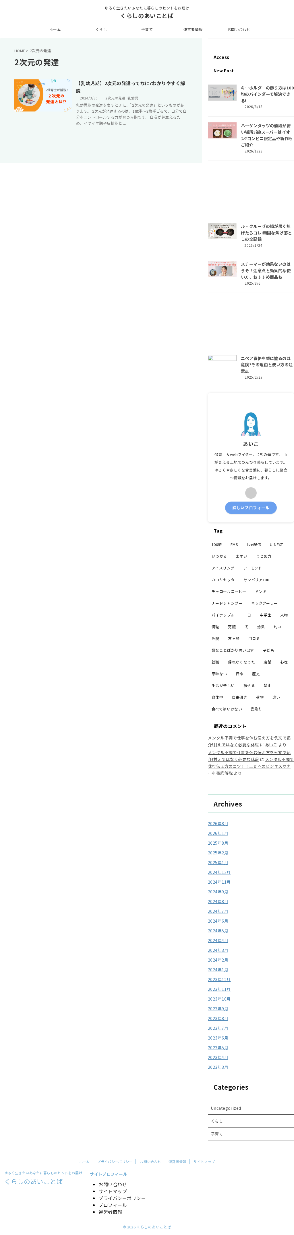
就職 (215, 662)
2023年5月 (218, 1047)
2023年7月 (218, 1028)
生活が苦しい (223, 685)
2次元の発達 (115, 97)
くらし (101, 29)
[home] (251, 493)
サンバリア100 (256, 579)
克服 (232, 626)
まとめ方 (264, 556)
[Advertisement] (251, 192)
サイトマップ (204, 1161)
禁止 (267, 685)
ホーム (55, 29)
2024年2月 (218, 960)
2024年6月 (218, 921)
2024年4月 (218, 940)
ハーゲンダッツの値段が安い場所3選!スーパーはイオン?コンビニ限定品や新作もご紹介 (267, 135)
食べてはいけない (227, 709)
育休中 (217, 697)
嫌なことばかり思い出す (233, 650)
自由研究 (239, 697)
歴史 (256, 673)
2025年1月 (218, 862)
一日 (247, 615)
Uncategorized (226, 1108)
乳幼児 (132, 97)
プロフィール (112, 1204)
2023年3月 (218, 1067)
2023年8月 (218, 1018)
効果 (261, 626)
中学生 (265, 615)
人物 (284, 615)
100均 (217, 544)
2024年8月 (218, 901)
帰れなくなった (241, 662)
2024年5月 (218, 930)
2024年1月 (218, 969)
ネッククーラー (264, 603)
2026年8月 (218, 823)
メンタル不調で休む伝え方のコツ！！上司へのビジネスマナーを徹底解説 (251, 766)
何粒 (215, 626)
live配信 (254, 544)
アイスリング (223, 568)
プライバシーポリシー (115, 1161)
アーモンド (252, 568)
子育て (147, 29)
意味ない (219, 673)
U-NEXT (276, 544)
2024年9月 (218, 892)
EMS (234, 544)
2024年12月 (219, 872)
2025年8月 (218, 843)
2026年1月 (218, 833)
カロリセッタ (223, 579)
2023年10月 (219, 999)
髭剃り (256, 709)
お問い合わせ (238, 29)
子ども (268, 650)
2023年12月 (219, 979)
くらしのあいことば (146, 15)
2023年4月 (218, 1057)
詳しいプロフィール (251, 507)
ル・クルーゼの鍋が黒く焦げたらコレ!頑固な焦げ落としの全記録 (266, 232)
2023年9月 (218, 1008)
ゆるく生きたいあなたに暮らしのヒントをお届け (43, 1172)
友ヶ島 (233, 638)
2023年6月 (218, 1038)
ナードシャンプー (227, 603)
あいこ (271, 744)
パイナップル (223, 615)
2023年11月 (219, 989)
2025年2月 (218, 853)
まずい (241, 556)
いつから (219, 556)
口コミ (254, 638)
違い (276, 697)
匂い (277, 626)
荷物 (260, 697)
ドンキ (260, 591)
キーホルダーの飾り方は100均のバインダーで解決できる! (267, 94)
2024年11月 (219, 882)
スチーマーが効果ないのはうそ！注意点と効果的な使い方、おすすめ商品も (266, 270)
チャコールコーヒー (229, 591)
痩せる (249, 685)
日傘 (239, 673)
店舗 (267, 662)
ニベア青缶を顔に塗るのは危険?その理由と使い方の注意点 (267, 364)
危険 (215, 638)
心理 (284, 662)
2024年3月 (218, 950)
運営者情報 (193, 29)
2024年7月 (218, 911)
